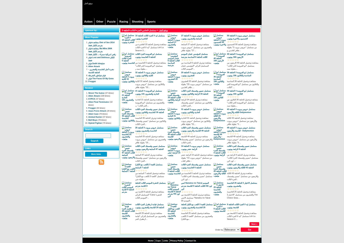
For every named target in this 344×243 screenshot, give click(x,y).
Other (99, 21)
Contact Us (190, 241)
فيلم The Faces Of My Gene (101, 78)
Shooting (137, 21)
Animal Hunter (95, 117)
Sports (151, 21)
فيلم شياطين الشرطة (97, 75)
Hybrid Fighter (95, 123)
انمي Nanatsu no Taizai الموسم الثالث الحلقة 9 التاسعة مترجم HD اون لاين (196, 186)
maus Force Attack (97, 111)
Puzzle (111, 21)
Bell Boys (92, 120)
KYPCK (91, 99)
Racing (123, 21)
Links (165, 241)
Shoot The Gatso (96, 93)
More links (96, 154)
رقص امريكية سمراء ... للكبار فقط (102, 54)
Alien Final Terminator (98, 102)
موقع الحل (163, 30)
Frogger (92, 81)
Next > (254, 224)
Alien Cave (93, 114)
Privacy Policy (176, 241)
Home (151, 241)
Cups (158, 241)
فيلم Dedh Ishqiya (96, 63)
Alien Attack (94, 66)
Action (88, 21)
